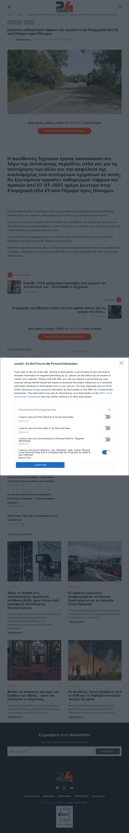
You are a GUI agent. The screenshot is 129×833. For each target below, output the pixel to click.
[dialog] (64, 416)
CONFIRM (40, 465)
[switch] (106, 417)
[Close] (122, 364)
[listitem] (64, 409)
